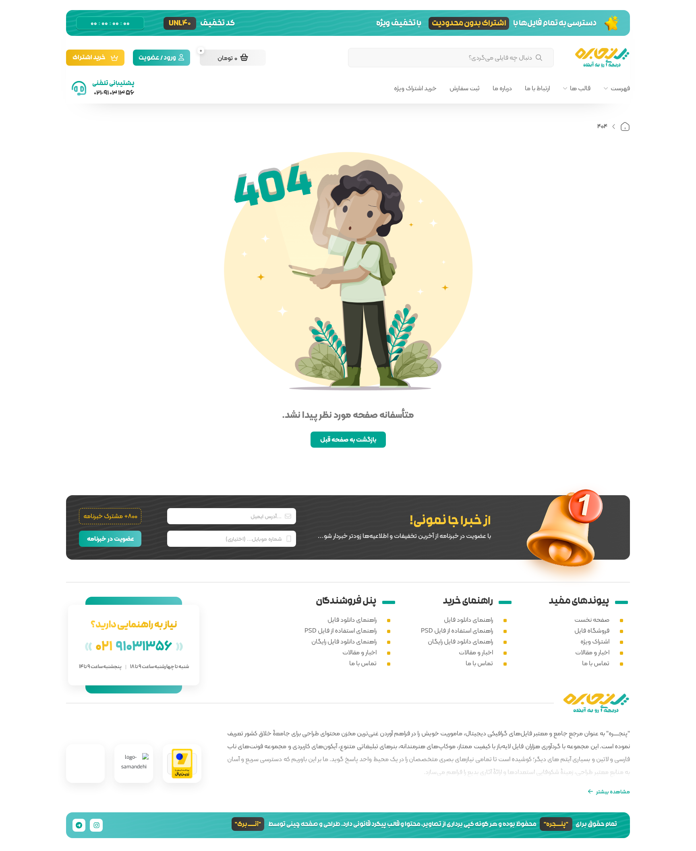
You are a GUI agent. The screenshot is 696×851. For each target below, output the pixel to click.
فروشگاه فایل (591, 630)
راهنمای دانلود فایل (468, 619)
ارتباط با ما (537, 88)
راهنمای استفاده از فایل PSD (457, 630)
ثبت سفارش (465, 88)
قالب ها (580, 88)
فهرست (620, 88)
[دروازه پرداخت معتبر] (182, 764)
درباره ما (502, 88)
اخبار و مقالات (592, 652)
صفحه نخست (591, 619)
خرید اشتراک (89, 58)
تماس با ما (595, 663)
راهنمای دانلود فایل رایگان (460, 641)
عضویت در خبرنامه (110, 538)
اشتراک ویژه (594, 641)
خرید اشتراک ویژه (415, 88)
